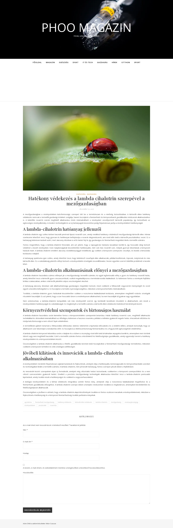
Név (25, 430)
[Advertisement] (86, 83)
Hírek (114, 62)
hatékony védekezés (64, 402)
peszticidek (42, 405)
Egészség (63, 62)
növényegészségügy (131, 402)
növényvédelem (29, 405)
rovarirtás (53, 405)
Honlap (26, 453)
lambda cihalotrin (101, 402)
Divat (75, 62)
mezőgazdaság (116, 402)
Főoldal (37, 62)
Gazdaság (102, 62)
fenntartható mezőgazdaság (44, 402)
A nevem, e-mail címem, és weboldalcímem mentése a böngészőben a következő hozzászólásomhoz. (64, 468)
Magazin (50, 62)
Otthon (125, 62)
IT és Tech (88, 62)
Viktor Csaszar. (51, 523)
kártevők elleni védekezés (83, 402)
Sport (137, 62)
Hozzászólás (28, 472)
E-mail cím (27, 441)
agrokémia (28, 402)
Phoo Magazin (86, 27)
